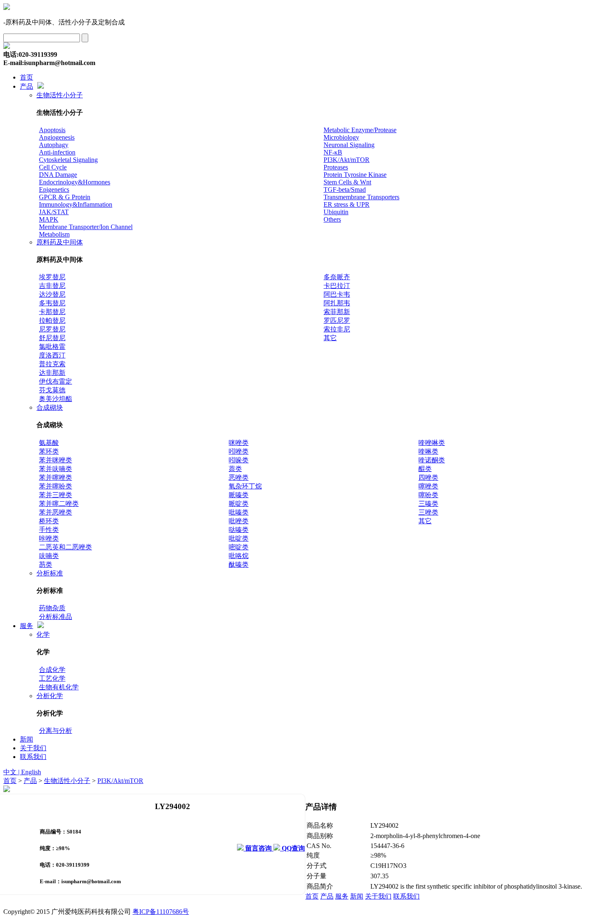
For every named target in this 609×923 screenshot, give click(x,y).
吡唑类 (239, 520)
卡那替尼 (52, 311)
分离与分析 (55, 730)
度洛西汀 (52, 355)
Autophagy (53, 144)
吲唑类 (239, 451)
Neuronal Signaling (349, 144)
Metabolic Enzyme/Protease (360, 129)
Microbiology (341, 137)
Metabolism (54, 234)
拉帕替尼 (52, 320)
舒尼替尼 (52, 337)
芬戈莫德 (52, 390)
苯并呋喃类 (55, 468)
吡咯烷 (239, 555)
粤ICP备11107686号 (161, 911)
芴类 (45, 564)
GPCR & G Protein (64, 197)
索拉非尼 (337, 329)
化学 (43, 634)
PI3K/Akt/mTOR (347, 159)
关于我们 (33, 747)
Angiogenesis (57, 137)
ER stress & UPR (347, 204)
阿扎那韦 (337, 303)
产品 (26, 86)
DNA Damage (58, 174)
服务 (26, 625)
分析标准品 (55, 616)
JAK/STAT (54, 211)
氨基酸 (49, 442)
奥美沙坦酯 (55, 398)
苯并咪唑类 (55, 460)
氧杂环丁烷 (245, 486)
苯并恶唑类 (55, 512)
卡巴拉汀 (337, 285)
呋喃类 (49, 555)
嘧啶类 (239, 547)
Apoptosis (52, 129)
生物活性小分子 (59, 95)
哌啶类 (239, 503)
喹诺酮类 (431, 460)
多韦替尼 (52, 303)
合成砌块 (49, 407)
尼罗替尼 (52, 329)
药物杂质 (52, 607)
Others (332, 219)
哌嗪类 (239, 494)
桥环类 (49, 520)
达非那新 (52, 372)
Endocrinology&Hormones (74, 182)
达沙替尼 (52, 294)
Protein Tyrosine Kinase (355, 174)
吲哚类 (239, 460)
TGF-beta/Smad (345, 189)
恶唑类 (239, 477)
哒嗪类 (239, 529)
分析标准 (49, 573)
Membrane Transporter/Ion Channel (86, 226)
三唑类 (428, 512)
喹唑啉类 (431, 442)
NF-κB (333, 152)
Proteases (336, 167)
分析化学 (49, 695)
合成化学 (52, 669)
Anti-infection (57, 152)
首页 (26, 77)
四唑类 (428, 477)
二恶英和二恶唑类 (65, 547)
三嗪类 (428, 503)
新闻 (26, 739)
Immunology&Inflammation (75, 204)
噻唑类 (428, 486)
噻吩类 (428, 494)
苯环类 (49, 451)
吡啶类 (239, 538)
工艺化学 (52, 678)
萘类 (235, 468)
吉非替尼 (52, 285)
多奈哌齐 (337, 276)
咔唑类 (49, 538)
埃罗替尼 (52, 276)
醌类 (425, 468)
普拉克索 (52, 363)
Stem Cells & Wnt (347, 182)
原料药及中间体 (59, 242)
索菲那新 (337, 311)
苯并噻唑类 (55, 477)
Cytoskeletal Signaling (68, 159)
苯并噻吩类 (55, 486)
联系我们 (33, 756)
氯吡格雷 (52, 346)
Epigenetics (54, 189)
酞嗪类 (239, 564)
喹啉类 (428, 451)
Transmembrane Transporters (361, 197)
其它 (330, 337)
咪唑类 (239, 442)
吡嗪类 (239, 512)
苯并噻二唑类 (59, 503)
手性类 (49, 529)
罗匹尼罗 (337, 320)
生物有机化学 (59, 687)
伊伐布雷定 (55, 381)
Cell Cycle (53, 167)
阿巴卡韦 (337, 294)
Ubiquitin (336, 211)
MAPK (48, 219)
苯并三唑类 (55, 494)
